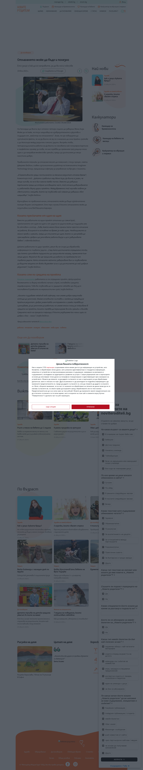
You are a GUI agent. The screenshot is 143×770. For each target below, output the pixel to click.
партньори (50, 367)
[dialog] (71, 385)
